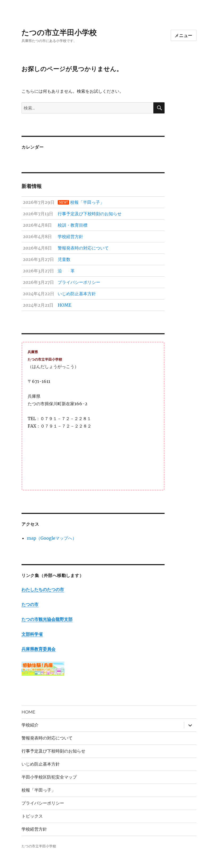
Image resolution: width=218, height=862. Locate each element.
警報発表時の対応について (47, 738)
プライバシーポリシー (43, 803)
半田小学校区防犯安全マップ (49, 777)
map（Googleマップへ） (52, 538)
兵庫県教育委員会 (39, 649)
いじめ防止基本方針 (41, 764)
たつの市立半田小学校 (59, 32)
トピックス (32, 816)
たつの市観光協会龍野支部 (47, 619)
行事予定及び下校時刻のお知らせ (53, 751)
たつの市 (30, 604)
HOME (28, 712)
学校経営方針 (34, 829)
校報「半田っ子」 (39, 790)
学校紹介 (30, 725)
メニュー (183, 35)
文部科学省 (32, 634)
